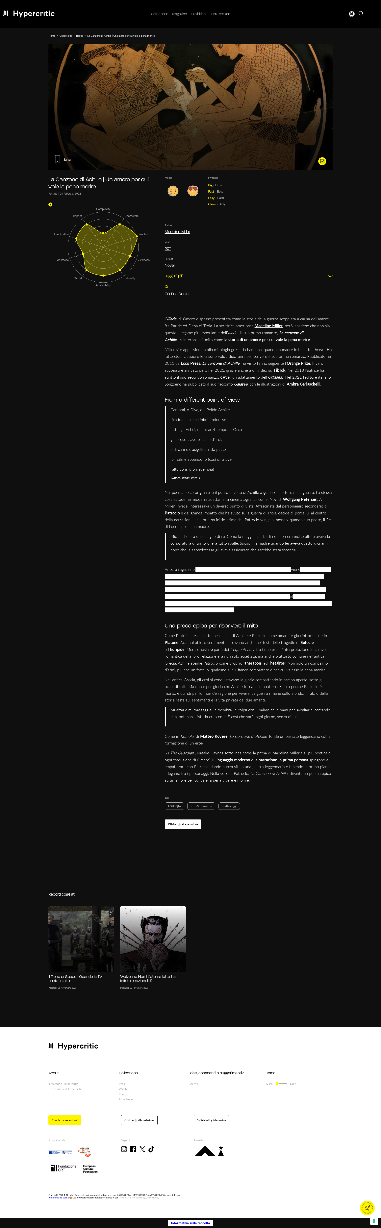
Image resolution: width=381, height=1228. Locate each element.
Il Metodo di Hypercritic (63, 1083)
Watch (123, 1089)
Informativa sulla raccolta (190, 1223)
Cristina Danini (177, 294)
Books (79, 35)
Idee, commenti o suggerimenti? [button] (217, 1073)
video (262, 370)
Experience (126, 1099)
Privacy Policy (138, 1197)
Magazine (179, 14)
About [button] (53, 1073)
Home (51, 35)
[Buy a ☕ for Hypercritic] (183, 824)
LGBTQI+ (174, 806)
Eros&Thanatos (201, 806)
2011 (168, 249)
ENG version (220, 14)
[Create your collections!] (64, 1120)
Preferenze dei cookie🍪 (60, 1197)
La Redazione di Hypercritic (65, 1089)
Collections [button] (128, 1073)
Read (122, 1083)
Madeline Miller (177, 232)
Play (121, 1094)
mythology (229, 806)
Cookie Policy (152, 1197)
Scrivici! (195, 1083)
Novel (169, 266)
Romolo (187, 736)
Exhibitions (199, 14)
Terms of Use (124, 1197)
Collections (159, 14)
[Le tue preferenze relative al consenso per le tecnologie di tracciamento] (374, 1221)
